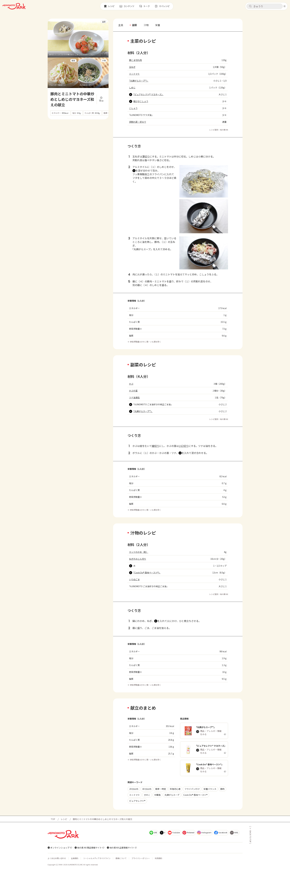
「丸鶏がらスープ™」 (139, 80)
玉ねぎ (132, 66)
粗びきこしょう (140, 101)
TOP (53, 819)
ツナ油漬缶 (134, 397)
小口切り (183, 446)
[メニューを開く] (284, 6)
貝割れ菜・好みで (137, 121)
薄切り (145, 156)
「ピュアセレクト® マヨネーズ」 (148, 94)
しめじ (132, 87)
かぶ (131, 383)
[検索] (250, 6)
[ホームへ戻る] (13, 6)
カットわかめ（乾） (138, 551)
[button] (264, 6)
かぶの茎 (133, 390)
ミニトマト (134, 73)
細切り (155, 446)
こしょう (133, 108)
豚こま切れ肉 (135, 60)
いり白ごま (134, 579)
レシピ (64, 819)
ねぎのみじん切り (137, 558)
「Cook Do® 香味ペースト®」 (147, 572)
